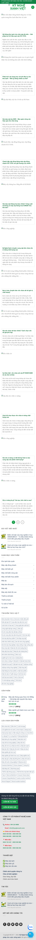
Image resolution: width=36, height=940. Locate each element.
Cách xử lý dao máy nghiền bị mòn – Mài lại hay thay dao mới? (20, 546)
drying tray (28, 729)
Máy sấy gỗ (5, 758)
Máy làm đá (5, 749)
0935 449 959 (7, 834)
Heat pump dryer (6, 733)
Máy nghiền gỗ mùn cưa (8, 752)
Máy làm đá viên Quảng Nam (19, 648)
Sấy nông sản (22, 667)
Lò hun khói (29, 733)
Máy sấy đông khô (15, 758)
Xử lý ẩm (4, 608)
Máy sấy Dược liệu (7, 651)
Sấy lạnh (16, 661)
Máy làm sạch (25, 746)
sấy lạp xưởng (28, 664)
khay (23, 733)
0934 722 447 (7, 842)
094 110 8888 (14, 824)
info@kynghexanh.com (17, 828)
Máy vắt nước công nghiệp (9, 762)
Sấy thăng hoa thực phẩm (9, 670)
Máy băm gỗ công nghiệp (9, 739)
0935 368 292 (17, 848)
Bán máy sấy (5, 619)
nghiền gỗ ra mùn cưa (8, 658)
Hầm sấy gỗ (16, 733)
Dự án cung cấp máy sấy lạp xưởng (12, 632)
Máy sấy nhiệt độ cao (9, 592)
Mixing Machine (22, 736)
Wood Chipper (6, 781)
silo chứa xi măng (7, 661)
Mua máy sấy (5, 648)
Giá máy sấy (26, 635)
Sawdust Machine (7, 765)
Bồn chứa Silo (6, 726)
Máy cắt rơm (21, 742)
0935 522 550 (17, 836)
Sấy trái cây (5, 674)
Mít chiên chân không (8, 654)
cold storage (21, 726)
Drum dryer (20, 729)
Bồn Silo (14, 726)
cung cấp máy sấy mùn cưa (19, 622)
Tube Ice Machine (11, 775)
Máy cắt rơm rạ (6, 746)
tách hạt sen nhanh (7, 677)
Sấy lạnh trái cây (17, 664)
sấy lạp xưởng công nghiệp (9, 667)
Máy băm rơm (22, 739)
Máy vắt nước (26, 758)
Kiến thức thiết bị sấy (8, 641)
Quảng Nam (19, 658)
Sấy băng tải (5, 768)
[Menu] (32, 7)
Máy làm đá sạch (7, 584)
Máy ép (4, 581)
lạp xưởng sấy (28, 645)
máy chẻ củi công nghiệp (9, 742)
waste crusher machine (23, 778)
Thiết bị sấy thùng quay (8, 771)
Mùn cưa (18, 654)
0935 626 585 (7, 848)
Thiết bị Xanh (6, 600)
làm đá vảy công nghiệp (8, 645)
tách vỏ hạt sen (18, 677)
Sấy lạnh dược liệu (25, 661)
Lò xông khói (13, 736)
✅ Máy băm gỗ (8, 863)
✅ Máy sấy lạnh (8, 861)
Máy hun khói (15, 746)
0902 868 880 (7, 836)
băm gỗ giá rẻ (6, 622)
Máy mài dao (24, 749)
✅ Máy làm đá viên (10, 866)
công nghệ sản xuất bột (22, 625)
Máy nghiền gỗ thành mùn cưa (10, 755)
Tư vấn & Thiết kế (7, 604)
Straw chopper (18, 765)
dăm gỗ (20, 628)
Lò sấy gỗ (4, 736)
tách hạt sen (21, 674)
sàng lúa (26, 765)
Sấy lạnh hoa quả (6, 664)
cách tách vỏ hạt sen (8, 625)
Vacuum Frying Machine (8, 778)
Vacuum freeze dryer (23, 775)
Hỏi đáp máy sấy (21, 638)
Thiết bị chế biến (7, 596)
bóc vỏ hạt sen (15, 619)
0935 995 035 (17, 834)
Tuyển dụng (13, 674)
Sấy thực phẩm (22, 670)
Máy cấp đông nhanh (8, 565)
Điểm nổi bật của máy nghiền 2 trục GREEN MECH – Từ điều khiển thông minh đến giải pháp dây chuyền (20, 537)
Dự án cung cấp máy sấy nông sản (11, 635)
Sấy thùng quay (15, 768)
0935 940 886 (17, 842)
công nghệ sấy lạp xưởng (9, 628)
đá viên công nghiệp (7, 683)
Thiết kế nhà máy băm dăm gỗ (25, 771)
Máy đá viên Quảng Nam (20, 651)
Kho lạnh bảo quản (8, 561)
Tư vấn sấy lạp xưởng (8, 680)
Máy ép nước (22, 762)
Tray (3, 775)
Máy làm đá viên (14, 749)
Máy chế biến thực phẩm (10, 577)
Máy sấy (4, 588)
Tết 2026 (18, 680)
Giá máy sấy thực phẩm (8, 638)
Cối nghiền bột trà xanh (8, 729)
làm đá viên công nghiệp (22, 641)
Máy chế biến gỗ (7, 569)
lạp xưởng (20, 645)
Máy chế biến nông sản (9, 573)
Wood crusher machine (18, 781)
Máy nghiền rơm (25, 755)
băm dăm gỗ (24, 619)
